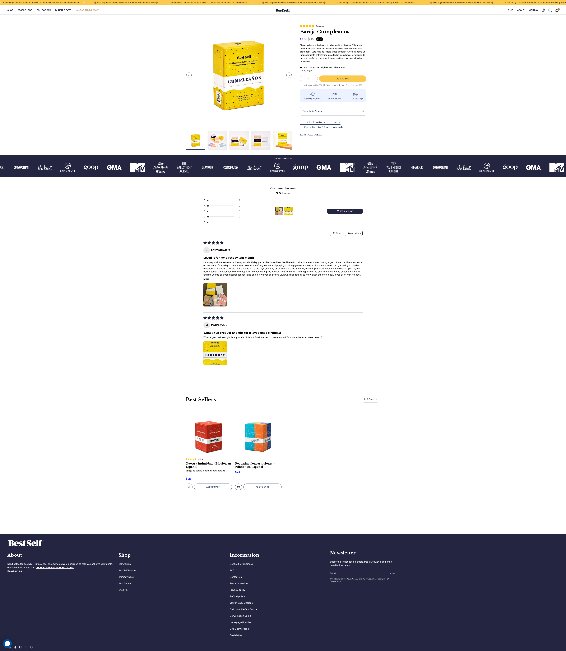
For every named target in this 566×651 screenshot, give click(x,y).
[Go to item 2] (288, 211)
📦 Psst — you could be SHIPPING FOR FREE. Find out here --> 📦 (126, 2)
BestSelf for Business (241, 563)
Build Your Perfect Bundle (243, 609)
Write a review (345, 211)
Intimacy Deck (126, 576)
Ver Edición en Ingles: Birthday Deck (322, 67)
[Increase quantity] (315, 78)
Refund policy (237, 596)
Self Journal (125, 563)
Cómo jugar (306, 70)
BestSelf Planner (127, 570)
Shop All (123, 589)
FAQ (232, 570)
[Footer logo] (25, 543)
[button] (10, 10)
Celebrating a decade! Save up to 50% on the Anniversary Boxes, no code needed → (42, 2)
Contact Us (236, 576)
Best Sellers (125, 583)
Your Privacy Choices (241, 602)
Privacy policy (237, 589)
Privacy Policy (371, 579)
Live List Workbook (240, 628)
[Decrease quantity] (303, 78)
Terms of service (239, 583)
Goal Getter (236, 635)
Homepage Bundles (240, 622)
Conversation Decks (240, 615)
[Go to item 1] (279, 211)
